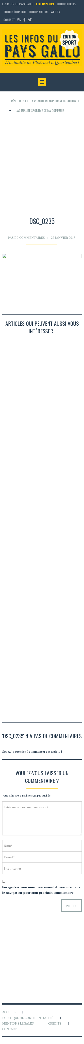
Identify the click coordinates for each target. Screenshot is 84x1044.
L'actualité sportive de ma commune (40, 110)
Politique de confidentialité (27, 1018)
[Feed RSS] (19, 19)
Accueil (8, 1012)
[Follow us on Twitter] (29, 19)
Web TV (55, 11)
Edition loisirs (66, 4)
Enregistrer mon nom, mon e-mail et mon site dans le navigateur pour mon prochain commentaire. (41, 890)
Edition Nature (38, 11)
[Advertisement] (42, 163)
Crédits (54, 1023)
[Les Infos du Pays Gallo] (42, 47)
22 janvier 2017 (63, 237)
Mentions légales (18, 1023)
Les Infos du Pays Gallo (17, 4)
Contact (9, 19)
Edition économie (15, 11)
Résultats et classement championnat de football (45, 101)
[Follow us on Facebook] (24, 19)
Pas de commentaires (26, 237)
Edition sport (45, 4)
